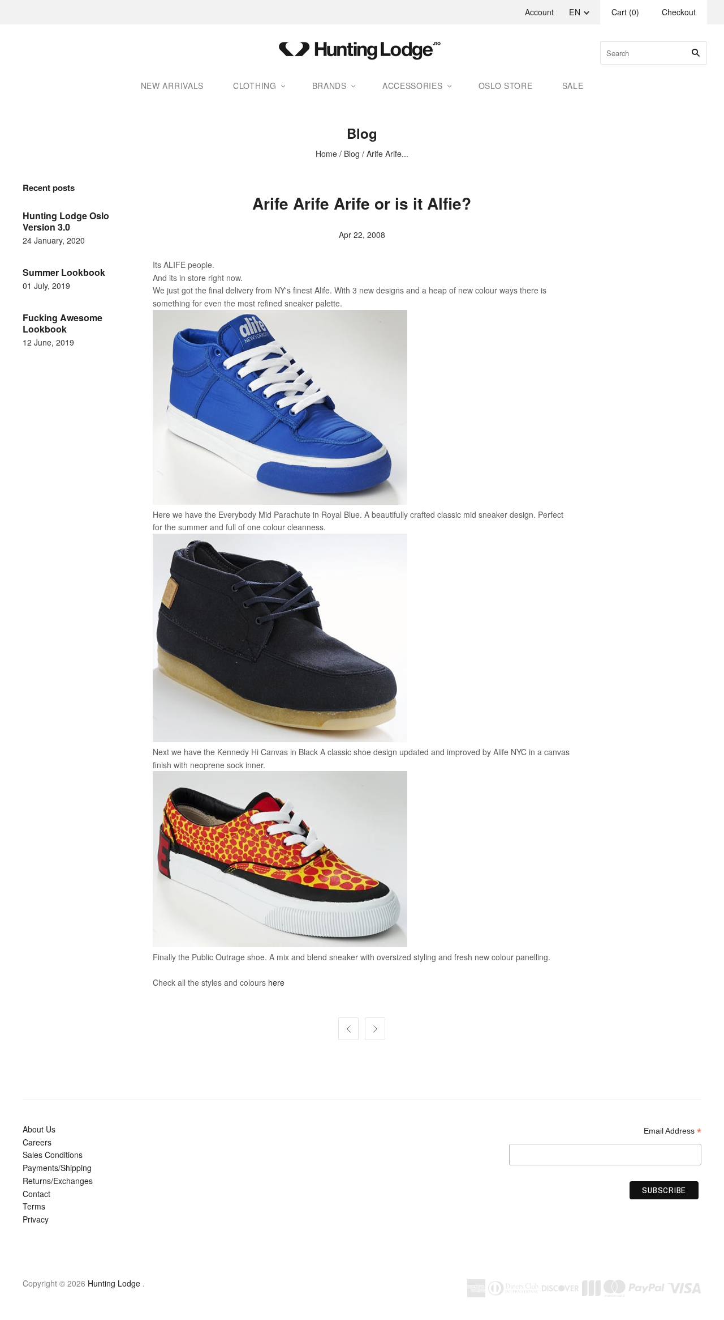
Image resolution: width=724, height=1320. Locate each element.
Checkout (679, 12)
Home (326, 153)
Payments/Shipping (57, 1167)
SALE (573, 85)
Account (539, 12)
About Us (39, 1129)
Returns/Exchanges (58, 1180)
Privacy (36, 1219)
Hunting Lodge (114, 1283)
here (276, 982)
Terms (34, 1206)
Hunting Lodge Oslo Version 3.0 (66, 221)
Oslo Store (506, 85)
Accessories (412, 85)
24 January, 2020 (54, 240)
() (625, 12)
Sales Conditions (53, 1154)
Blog (352, 153)
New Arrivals (172, 85)
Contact (36, 1193)
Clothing (255, 85)
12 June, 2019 (48, 342)
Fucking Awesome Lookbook (62, 323)
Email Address (672, 1131)
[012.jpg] (280, 943)
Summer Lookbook (64, 272)
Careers (37, 1142)
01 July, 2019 (46, 285)
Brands (329, 85)
